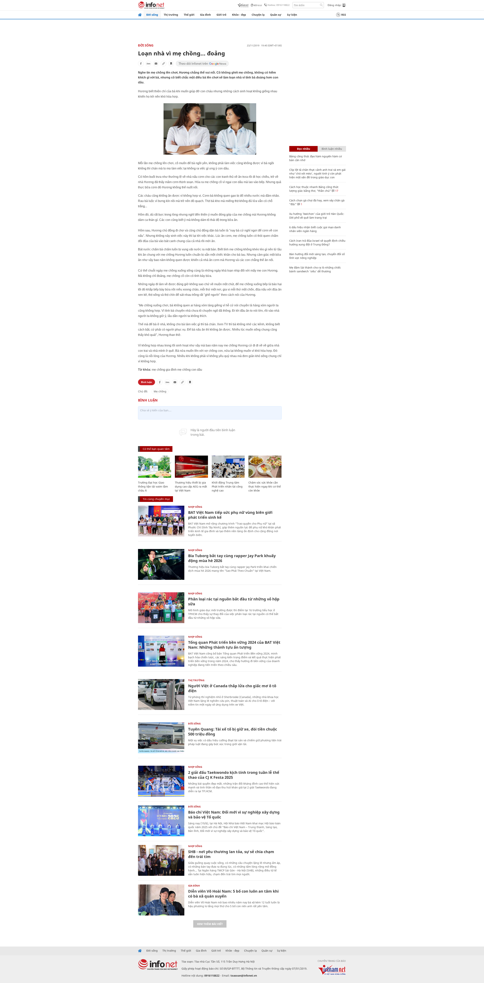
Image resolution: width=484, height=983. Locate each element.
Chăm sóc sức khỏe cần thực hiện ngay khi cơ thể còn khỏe (264, 486)
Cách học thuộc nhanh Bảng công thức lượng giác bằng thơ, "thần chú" (314, 189)
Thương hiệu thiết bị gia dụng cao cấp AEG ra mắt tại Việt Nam (191, 486)
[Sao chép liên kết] (163, 63)
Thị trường (171, 14)
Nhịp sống (195, 507)
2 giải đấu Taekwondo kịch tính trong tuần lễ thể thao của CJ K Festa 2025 (233, 775)
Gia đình (205, 14)
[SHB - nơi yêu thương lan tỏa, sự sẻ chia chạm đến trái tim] (161, 860)
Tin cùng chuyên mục (156, 499)
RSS (343, 14)
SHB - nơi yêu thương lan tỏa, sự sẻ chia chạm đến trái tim (231, 854)
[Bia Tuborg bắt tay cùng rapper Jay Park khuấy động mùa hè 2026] (161, 564)
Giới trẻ (221, 14)
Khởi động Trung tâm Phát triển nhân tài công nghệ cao (227, 486)
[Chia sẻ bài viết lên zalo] (148, 63)
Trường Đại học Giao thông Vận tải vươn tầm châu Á (153, 486)
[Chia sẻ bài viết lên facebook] (141, 63)
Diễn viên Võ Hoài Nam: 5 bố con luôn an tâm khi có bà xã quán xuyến (233, 894)
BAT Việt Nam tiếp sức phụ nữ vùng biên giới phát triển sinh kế (230, 515)
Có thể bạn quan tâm (156, 449)
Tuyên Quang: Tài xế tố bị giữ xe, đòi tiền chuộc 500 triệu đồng (232, 732)
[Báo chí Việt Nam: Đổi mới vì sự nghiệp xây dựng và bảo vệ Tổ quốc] (161, 820)
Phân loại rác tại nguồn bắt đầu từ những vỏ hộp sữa (233, 601)
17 (336, 191)
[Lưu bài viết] (171, 63)
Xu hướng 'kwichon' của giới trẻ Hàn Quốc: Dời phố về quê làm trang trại (316, 215)
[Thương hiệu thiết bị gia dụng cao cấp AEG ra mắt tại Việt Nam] (191, 467)
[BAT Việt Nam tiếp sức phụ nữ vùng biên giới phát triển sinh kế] (161, 521)
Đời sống (152, 14)
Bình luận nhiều (332, 149)
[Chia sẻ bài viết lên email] (156, 63)
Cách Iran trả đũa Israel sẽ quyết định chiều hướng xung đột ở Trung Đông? (317, 242)
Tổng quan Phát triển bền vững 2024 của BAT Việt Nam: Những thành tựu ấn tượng (234, 645)
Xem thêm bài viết (210, 924)
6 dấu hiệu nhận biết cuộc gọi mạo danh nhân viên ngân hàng (315, 229)
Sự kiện (292, 14)
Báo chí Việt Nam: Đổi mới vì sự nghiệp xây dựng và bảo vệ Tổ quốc (234, 815)
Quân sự (275, 14)
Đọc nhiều (303, 149)
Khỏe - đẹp (239, 14)
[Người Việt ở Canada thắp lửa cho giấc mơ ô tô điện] (161, 694)
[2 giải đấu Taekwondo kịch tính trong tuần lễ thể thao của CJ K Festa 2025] (161, 781)
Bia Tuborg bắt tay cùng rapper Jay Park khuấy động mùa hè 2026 (232, 558)
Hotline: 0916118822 (279, 5)
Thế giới (189, 14)
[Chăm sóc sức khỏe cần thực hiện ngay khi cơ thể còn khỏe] (265, 467)
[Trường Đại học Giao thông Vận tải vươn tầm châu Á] (154, 467)
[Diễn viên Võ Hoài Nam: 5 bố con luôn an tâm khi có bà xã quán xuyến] (161, 899)
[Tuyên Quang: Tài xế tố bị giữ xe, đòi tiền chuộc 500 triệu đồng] (161, 737)
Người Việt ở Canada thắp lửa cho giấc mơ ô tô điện (232, 688)
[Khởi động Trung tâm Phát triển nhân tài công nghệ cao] (228, 467)
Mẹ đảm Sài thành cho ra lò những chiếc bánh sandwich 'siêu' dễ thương (315, 269)
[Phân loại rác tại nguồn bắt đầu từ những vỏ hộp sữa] (161, 607)
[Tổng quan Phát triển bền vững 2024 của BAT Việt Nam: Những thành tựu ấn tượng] (161, 651)
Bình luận (146, 382)
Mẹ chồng (160, 391)
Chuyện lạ (258, 14)
